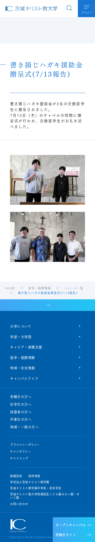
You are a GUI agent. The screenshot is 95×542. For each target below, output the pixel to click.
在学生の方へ (20, 404)
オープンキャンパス (70, 524)
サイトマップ (19, 458)
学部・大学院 (20, 336)
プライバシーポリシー (25, 444)
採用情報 (34, 476)
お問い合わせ (19, 504)
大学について (20, 326)
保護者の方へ (20, 412)
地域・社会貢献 (22, 367)
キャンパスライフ (24, 378)
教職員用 (16, 476)
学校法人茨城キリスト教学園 (29, 482)
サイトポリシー (20, 451)
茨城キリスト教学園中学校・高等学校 (35, 488)
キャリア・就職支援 (26, 346)
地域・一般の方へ (24, 427)
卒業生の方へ (20, 419)
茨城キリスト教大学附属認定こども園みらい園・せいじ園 (44, 495)
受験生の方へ (20, 396)
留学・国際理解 (22, 357)
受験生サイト (65, 534)
